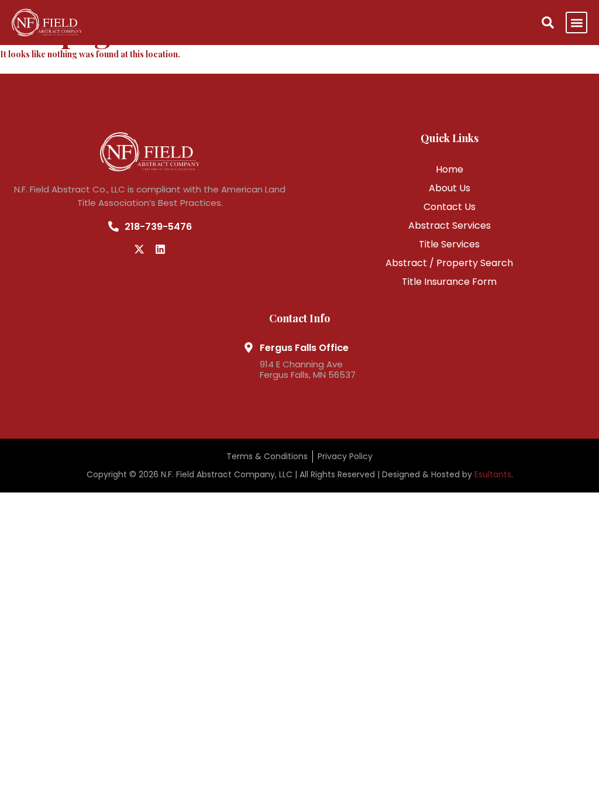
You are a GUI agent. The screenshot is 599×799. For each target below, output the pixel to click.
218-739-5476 (158, 226)
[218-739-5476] (113, 226)
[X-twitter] (139, 249)
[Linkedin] (160, 249)
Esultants (492, 474)
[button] (576, 22)
